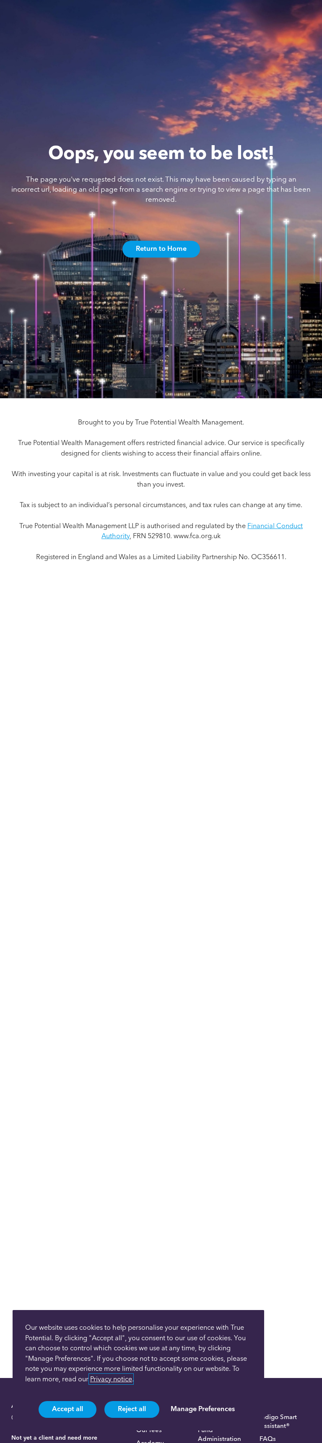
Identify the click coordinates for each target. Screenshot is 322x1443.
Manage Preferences (203, 1408)
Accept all (67, 1408)
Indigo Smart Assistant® (278, 1421)
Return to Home (161, 248)
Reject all (132, 1408)
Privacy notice (111, 1379)
